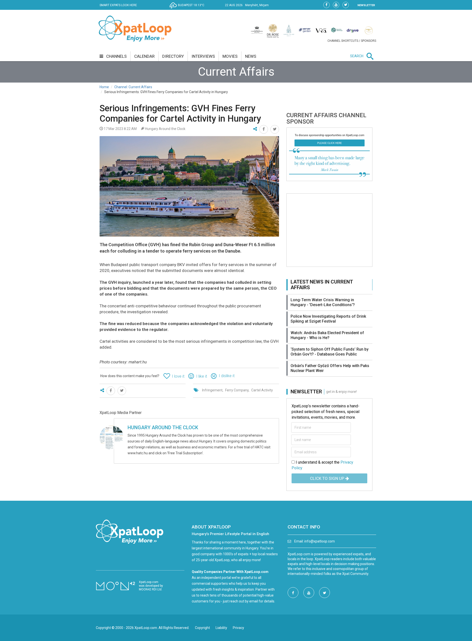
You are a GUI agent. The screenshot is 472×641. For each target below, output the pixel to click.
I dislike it (227, 375)
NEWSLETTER (366, 5)
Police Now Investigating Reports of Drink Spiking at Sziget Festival (328, 319)
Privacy (238, 628)
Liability (221, 628)
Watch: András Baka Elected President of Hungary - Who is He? (327, 335)
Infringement (212, 390)
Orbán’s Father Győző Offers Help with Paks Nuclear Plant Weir (330, 368)
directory (173, 56)
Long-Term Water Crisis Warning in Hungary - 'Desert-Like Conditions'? (323, 302)
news (250, 56)
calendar (144, 56)
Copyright (202, 628)
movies (229, 56)
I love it (178, 376)
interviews (203, 56)
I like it (201, 376)
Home (104, 87)
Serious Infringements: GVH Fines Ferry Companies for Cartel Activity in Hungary (180, 113)
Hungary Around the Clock (163, 427)
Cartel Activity (262, 390)
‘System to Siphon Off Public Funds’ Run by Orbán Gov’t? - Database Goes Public (330, 351)
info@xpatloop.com (319, 541)
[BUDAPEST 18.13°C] (188, 9)
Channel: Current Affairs (133, 87)
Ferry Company (237, 390)
